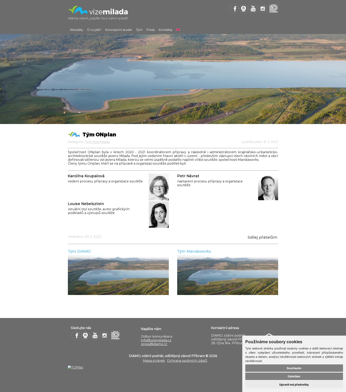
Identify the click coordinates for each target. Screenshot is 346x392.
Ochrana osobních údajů (187, 361)
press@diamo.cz (154, 344)
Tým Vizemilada (97, 142)
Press (150, 30)
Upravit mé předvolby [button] (294, 384)
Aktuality (76, 30)
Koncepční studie (118, 30)
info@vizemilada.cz (156, 340)
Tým (139, 30)
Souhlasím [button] (294, 368)
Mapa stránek (154, 361)
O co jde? (94, 30)
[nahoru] (269, 335)
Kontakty (165, 30)
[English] (178, 30)
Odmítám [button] (294, 376)
